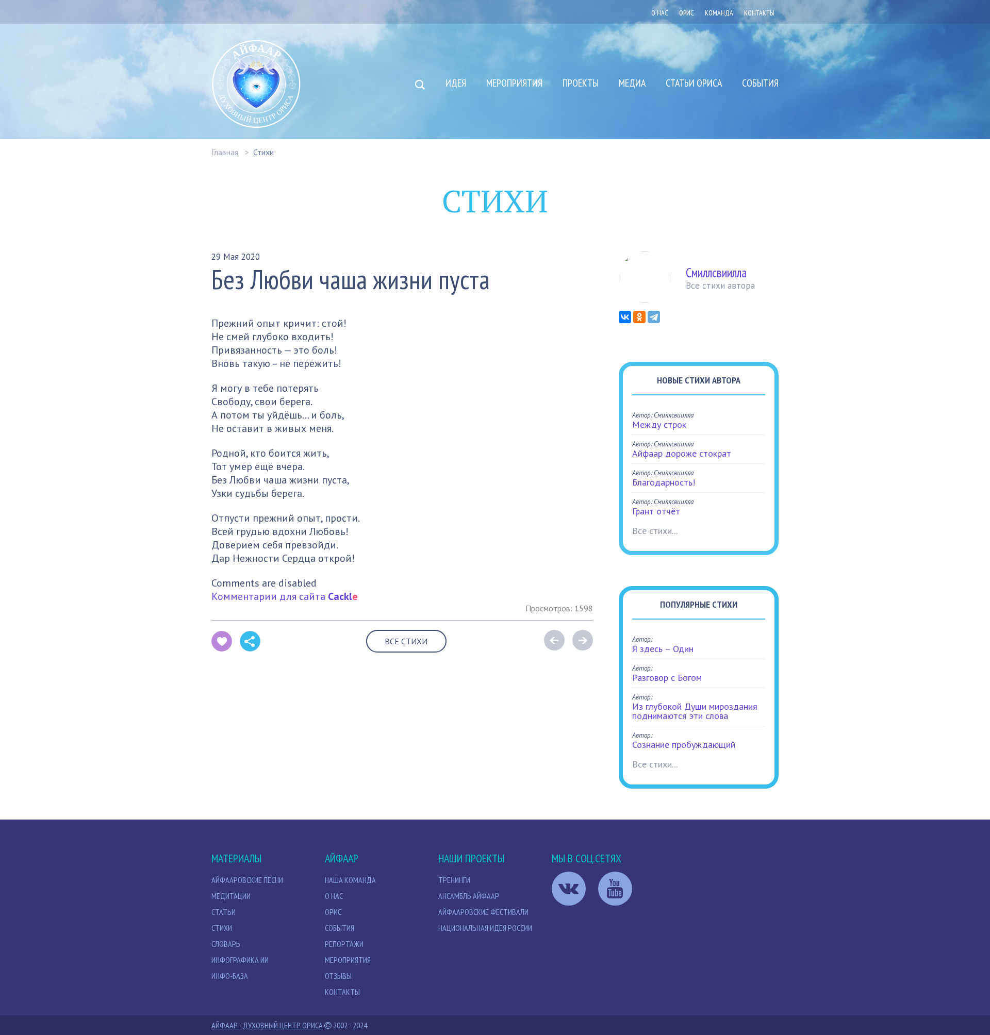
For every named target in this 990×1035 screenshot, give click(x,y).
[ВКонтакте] (625, 317)
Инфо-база (229, 976)
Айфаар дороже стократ (681, 453)
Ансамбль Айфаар (468, 896)
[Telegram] (654, 317)
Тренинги (454, 880)
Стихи (263, 152)
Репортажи (344, 944)
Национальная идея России (485, 928)
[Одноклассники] (639, 317)
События (760, 83)
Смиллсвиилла (716, 272)
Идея (456, 83)
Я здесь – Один (663, 649)
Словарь (225, 944)
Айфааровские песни (247, 880)
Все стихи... (655, 531)
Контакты (759, 13)
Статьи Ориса (694, 83)
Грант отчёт (656, 511)
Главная (224, 152)
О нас (659, 13)
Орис (333, 912)
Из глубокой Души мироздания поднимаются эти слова (694, 711)
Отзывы (338, 976)
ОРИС (686, 13)
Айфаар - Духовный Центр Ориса (267, 1025)
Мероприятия (514, 83)
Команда (719, 13)
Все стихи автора (720, 285)
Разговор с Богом (667, 677)
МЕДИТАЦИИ (231, 896)
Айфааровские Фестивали (483, 912)
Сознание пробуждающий (683, 744)
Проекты (581, 83)
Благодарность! (663, 482)
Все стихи (406, 641)
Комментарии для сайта (284, 596)
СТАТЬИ (223, 912)
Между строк (659, 424)
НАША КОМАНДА (350, 880)
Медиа (632, 83)
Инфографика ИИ (240, 960)
